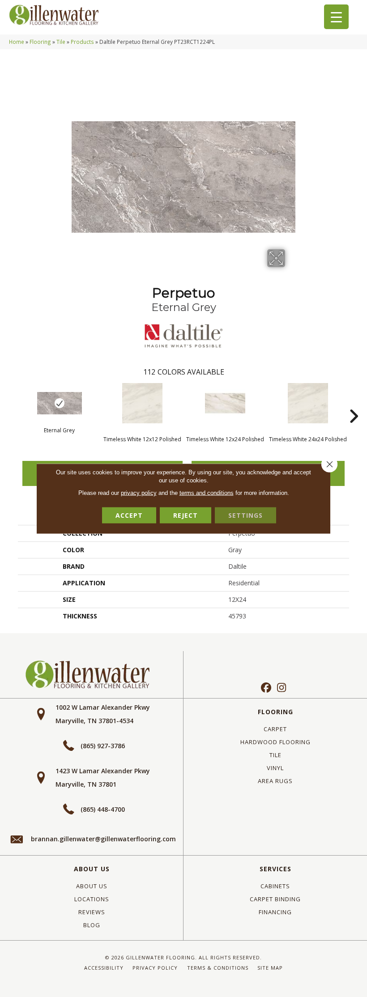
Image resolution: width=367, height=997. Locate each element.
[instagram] (281, 688)
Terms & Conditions (217, 967)
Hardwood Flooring (275, 742)
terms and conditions (206, 493)
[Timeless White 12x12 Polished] (142, 403)
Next (353, 402)
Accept (129, 515)
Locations (91, 899)
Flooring (40, 41)
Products (82, 41)
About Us (92, 869)
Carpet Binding (275, 899)
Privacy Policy (155, 967)
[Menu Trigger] (336, 16)
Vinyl (275, 768)
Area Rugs (275, 781)
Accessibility (104, 967)
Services (275, 869)
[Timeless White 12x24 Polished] (225, 403)
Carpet (275, 729)
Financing (275, 912)
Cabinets (275, 886)
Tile (60, 41)
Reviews (91, 912)
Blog (91, 925)
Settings (245, 515)
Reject (185, 515)
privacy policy (139, 493)
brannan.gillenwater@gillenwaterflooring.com (103, 839)
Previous (13, 402)
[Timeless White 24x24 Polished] (307, 403)
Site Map (270, 967)
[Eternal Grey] (59, 403)
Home (16, 41)
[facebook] (266, 688)
